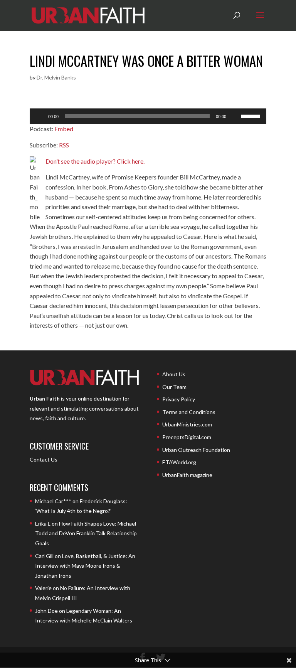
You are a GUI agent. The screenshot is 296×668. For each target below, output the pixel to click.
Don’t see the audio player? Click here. (95, 161)
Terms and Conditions (188, 412)
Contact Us (43, 459)
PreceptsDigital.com (186, 437)
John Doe (46, 610)
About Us (173, 374)
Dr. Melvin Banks (56, 77)
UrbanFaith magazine (187, 475)
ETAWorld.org (179, 462)
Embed (63, 128)
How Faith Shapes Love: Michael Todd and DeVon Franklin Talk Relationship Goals (86, 533)
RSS (64, 145)
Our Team (174, 387)
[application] (148, 116)
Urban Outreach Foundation (196, 449)
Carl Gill (44, 556)
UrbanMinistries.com (187, 424)
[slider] (251, 115)
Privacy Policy (178, 399)
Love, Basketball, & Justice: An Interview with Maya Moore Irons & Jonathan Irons (85, 566)
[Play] (40, 116)
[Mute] (235, 116)
